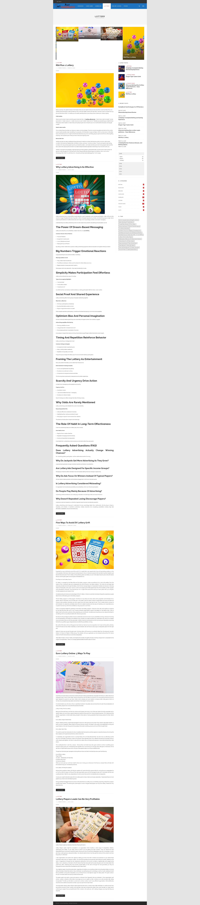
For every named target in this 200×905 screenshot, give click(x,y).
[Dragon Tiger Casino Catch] (121, 77)
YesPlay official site (90, 119)
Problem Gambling (135, 247)
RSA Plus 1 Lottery (107, 57)
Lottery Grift (121, 236)
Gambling (98, 6)
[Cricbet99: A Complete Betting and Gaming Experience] (121, 68)
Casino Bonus (130, 222)
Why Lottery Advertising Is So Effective (75, 167)
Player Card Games (123, 243)
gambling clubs (122, 234)
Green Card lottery (132, 234)
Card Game (89, 6)
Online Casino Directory (136, 239)
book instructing (122, 222)
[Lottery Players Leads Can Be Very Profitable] (85, 824)
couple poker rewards (124, 224)
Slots (131, 210)
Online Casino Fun (123, 241)
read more (60, 157)
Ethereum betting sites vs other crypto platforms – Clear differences (135, 86)
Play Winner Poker (133, 243)
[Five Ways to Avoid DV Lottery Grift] (85, 549)
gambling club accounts (124, 232)
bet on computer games (124, 220)
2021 (120, 174)
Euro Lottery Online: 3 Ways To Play (73, 653)
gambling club (137, 230)
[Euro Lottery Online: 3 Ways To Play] (85, 677)
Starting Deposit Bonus (132, 249)
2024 (120, 166)
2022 (120, 171)
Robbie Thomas (62, 67)
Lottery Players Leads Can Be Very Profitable (78, 799)
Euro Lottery (133, 224)
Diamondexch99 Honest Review (127, 112)
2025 (120, 163)
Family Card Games (123, 226)
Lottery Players (129, 236)
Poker (126, 6)
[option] (67, 33)
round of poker (122, 249)
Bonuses (81, 6)
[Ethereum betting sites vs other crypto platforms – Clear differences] (121, 85)
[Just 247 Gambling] (65, 6)
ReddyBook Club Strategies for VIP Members (131, 107)
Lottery (107, 6)
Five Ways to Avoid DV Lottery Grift (73, 522)
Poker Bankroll (122, 245)
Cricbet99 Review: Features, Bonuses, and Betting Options (130, 143)
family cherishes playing (134, 226)
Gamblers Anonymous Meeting (125, 230)
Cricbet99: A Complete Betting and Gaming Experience (130, 118)
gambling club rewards (136, 232)
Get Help (59, 1)
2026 (120, 153)
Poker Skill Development (124, 247)
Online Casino (116, 6)
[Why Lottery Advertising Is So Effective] (133, 43)
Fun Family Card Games (124, 228)
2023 (120, 168)
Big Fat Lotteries (134, 220)
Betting (129, 66)
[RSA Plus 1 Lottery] (111, 43)
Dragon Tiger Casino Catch (133, 76)
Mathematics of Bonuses (124, 239)
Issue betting (140, 234)
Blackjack (131, 187)
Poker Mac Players (131, 245)
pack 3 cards (131, 241)
